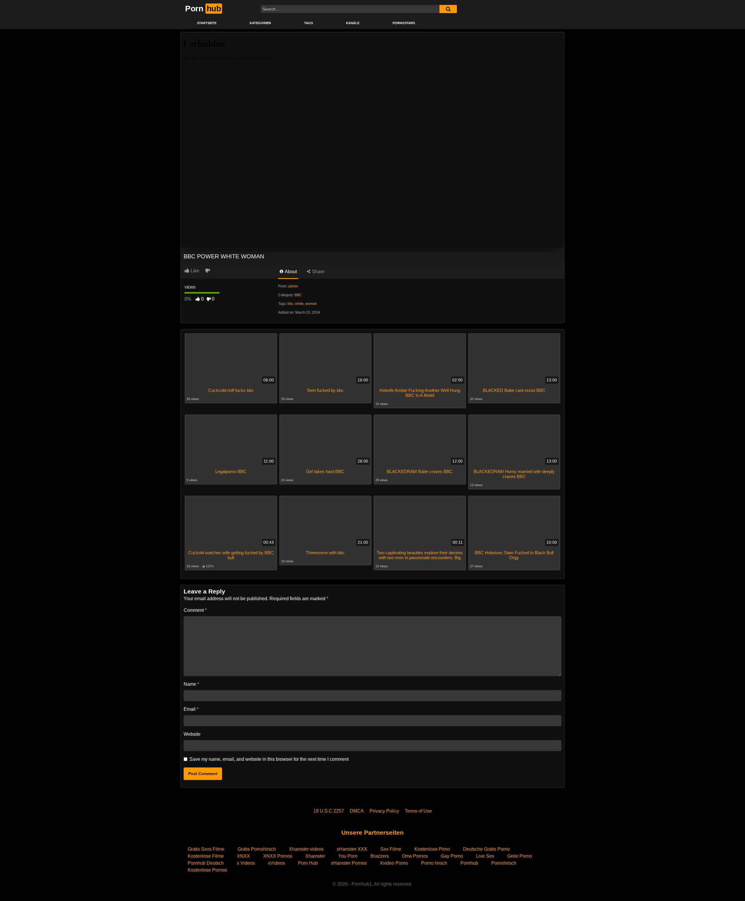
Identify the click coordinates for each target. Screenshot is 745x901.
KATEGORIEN (260, 23)
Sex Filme (390, 849)
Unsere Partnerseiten (372, 832)
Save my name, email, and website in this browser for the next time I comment (269, 759)
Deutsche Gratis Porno (486, 849)
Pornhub (469, 863)
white (299, 304)
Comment (195, 610)
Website (192, 734)
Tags (308, 23)
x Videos (246, 863)
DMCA (357, 810)
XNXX (243, 856)
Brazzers (379, 856)
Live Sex (485, 856)
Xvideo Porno (394, 863)
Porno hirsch (434, 863)
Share (317, 271)
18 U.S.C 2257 (328, 810)
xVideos (276, 863)
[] (448, 9)
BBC (298, 295)
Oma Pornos (415, 856)
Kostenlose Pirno (432, 849)
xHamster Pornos (349, 863)
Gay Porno (452, 856)
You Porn (347, 856)
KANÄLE (352, 23)
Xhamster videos (306, 849)
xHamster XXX (352, 849)
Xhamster (315, 856)
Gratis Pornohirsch (256, 849)
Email (191, 709)
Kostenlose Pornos (207, 870)
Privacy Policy (384, 810)
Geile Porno (519, 856)
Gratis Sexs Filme (206, 849)
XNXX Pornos (277, 856)
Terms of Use (418, 810)
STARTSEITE (207, 23)
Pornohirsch (503, 863)
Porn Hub (308, 863)
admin (293, 286)
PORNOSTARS (404, 23)
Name (191, 684)
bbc (290, 304)
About (290, 271)
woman (311, 304)
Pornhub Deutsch (206, 863)
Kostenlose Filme (206, 856)
